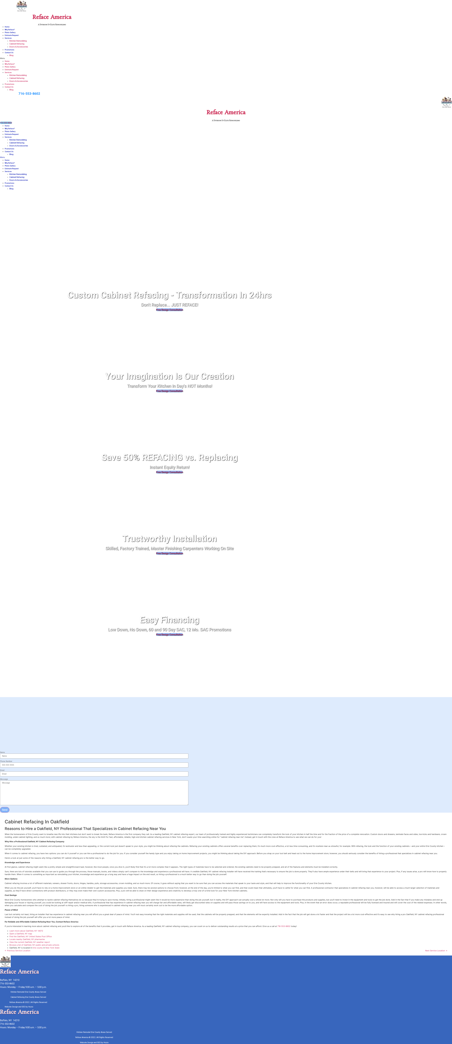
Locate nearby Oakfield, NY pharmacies (27, 939)
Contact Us (9, 53)
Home (7, 27)
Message (4, 779)
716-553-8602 (29, 94)
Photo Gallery (10, 32)
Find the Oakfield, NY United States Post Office (30, 936)
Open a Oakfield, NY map (20, 933)
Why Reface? (10, 30)
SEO (23, 1007)
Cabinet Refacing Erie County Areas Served (28, 997)
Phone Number (6, 761)
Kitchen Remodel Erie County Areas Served (28, 992)
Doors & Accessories (18, 47)
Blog (11, 55)
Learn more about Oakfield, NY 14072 (26, 931)
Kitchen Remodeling (18, 41)
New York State (52, 948)
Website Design (11, 1007)
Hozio (30, 1007)
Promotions (9, 50)
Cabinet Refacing (16, 44)
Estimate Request (12, 35)
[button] (131, 58)
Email (2, 770)
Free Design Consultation (169, 309)
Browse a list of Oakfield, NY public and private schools (34, 945)
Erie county (38, 948)
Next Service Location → (436, 950)
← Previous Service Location (17, 950)
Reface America (51, 17)
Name (2, 752)
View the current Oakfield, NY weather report (29, 942)
